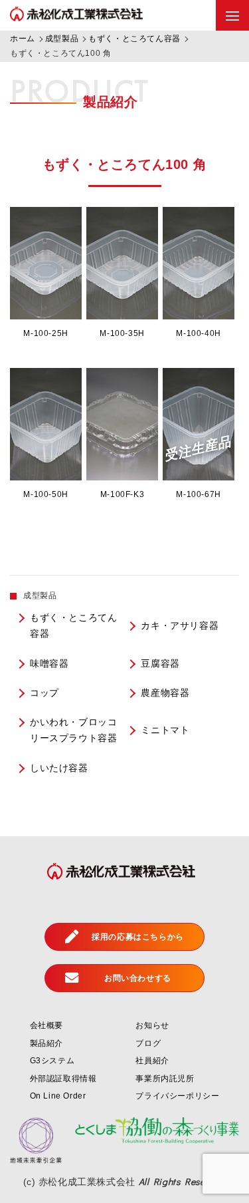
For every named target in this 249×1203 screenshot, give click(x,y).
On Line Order (58, 1096)
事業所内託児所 (164, 1078)
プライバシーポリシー (177, 1096)
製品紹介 (46, 1043)
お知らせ (152, 1025)
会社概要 (46, 1025)
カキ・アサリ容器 (179, 626)
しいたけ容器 (59, 768)
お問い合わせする (137, 978)
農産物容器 (165, 693)
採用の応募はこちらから (138, 937)
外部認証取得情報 (63, 1078)
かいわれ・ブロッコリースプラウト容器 (73, 730)
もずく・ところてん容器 (73, 626)
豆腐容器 (160, 664)
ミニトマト (165, 730)
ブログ (148, 1043)
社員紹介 (152, 1060)
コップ (44, 693)
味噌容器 (49, 664)
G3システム (52, 1060)
